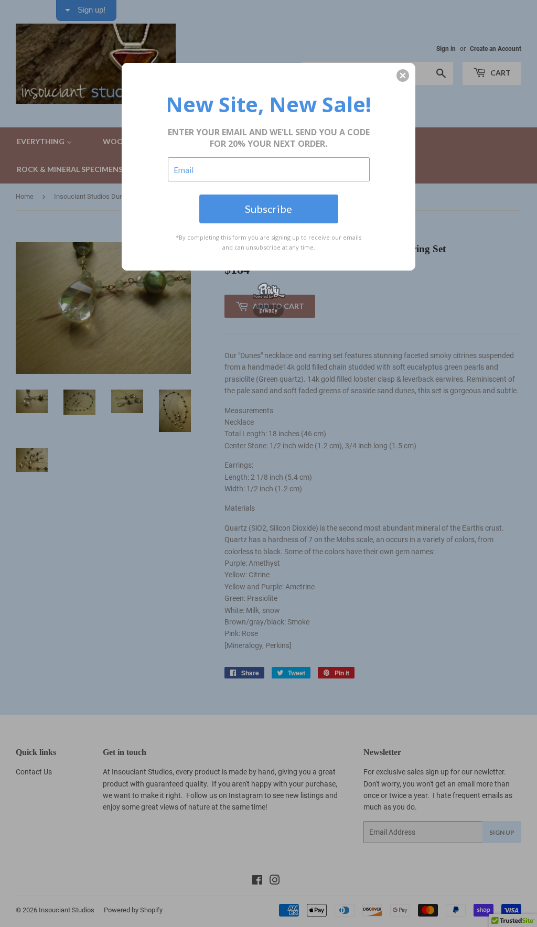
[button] (402, 75)
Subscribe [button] (268, 208)
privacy (268, 310)
